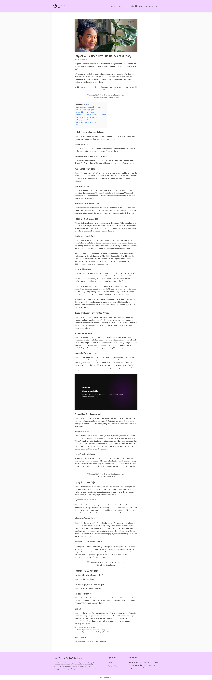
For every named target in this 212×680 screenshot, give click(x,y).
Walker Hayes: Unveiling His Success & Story (91, 630)
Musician (85, 628)
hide (86, 104)
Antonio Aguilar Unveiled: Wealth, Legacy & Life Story (94, 632)
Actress (79, 628)
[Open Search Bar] (156, 6)
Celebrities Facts (136, 6)
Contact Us (149, 6)
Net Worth (121, 6)
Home (113, 6)
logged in (87, 642)
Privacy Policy (113, 666)
